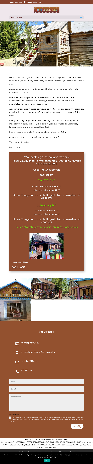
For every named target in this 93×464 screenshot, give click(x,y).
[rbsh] (77, 299)
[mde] (15, 321)
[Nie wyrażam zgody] (90, 458)
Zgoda (47, 461)
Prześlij (77, 426)
